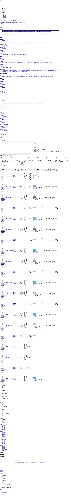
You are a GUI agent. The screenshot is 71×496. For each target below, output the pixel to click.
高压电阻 (17, 31)
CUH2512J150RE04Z (9, 250)
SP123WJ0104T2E (9, 176)
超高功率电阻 (43, 30)
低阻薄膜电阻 (8, 31)
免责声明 (3, 448)
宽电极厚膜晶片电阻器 (39, 31)
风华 (1, 22)
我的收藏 (3, 12)
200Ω (26, 162)
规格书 (21, 198)
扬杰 (14, 22)
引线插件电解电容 (25, 54)
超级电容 (1, 39)
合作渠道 (2, 137)
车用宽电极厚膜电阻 (45, 70)
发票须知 (3, 436)
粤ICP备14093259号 (43, 462)
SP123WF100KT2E (9, 314)
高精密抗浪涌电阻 (55, 30)
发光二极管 (2, 91)
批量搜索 (14, 20)
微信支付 (3, 428)
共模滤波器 (51, 76)
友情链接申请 (4, 449)
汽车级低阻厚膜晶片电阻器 (15, 71)
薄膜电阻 (12, 30)
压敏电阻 (19, 30)
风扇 (6, 127)
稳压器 (1, 118)
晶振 (1, 78)
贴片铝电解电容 (14, 54)
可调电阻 (26, 31)
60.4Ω (25, 161)
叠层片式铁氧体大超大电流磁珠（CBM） (33, 62)
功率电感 (3, 76)
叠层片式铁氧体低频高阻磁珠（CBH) (19, 62)
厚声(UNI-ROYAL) (4, 160)
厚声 (6, 22)
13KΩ (24, 164)
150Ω (23, 162)
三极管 (6, 105)
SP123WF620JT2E (9, 229)
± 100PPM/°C (58, 160)
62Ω (22, 161)
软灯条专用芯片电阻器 (47, 31)
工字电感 (7, 76)
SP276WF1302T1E (9, 346)
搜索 (10, 20)
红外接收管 (4, 95)
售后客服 (4, 478)
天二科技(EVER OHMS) (14, 240)
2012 (14, 160)
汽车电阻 (2, 64)
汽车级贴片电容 (3, 44)
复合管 (1, 81)
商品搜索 (3, 427)
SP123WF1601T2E (9, 197)
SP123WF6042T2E (9, 218)
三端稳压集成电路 (3, 115)
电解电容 (1, 53)
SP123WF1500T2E (9, 378)
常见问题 (3, 429)
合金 (1, 66)
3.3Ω (23, 160)
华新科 (19, 22)
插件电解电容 (19, 54)
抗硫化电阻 (30, 30)
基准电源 (1, 112)
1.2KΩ (23, 163)
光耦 (12, 105)
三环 (12, 22)
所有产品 (3, 155)
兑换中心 (5, 17)
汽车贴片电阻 (2, 69)
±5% (32, 160)
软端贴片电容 (2, 47)
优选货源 (3, 140)
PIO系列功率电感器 (35, 76)
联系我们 (3, 422)
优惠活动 (5, 15)
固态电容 (9, 54)
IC (2, 132)
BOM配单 (4, 439)
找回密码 (3, 426)
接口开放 (3, 442)
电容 (1, 37)
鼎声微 (16, 22)
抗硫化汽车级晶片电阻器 (37, 70)
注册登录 (3, 425)
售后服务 (3, 434)
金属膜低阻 (26, 30)
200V (51, 160)
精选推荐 (22, 22)
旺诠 (4, 22)
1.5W (41, 160)
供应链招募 (4, 450)
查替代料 (3, 443)
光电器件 (2, 89)
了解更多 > (36, 147)
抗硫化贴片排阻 (5, 30)
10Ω (25, 160)
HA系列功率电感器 (22, 76)
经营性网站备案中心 (19, 468)
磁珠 (1, 56)
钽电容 (1, 50)
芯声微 (10, 22)
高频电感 (10, 76)
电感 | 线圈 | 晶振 (3, 73)
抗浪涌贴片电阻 (35, 30)
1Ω (20, 160)
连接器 (1, 121)
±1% (30, 160)
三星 (8, 22)
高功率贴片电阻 (49, 30)
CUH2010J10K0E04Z (9, 293)
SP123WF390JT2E (9, 261)
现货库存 (3, 165)
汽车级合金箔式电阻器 (29, 70)
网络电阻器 (30, 31)
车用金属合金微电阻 (52, 70)
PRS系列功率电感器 (42, 76)
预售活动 (5, 16)
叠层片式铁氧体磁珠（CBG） (7, 62)
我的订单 (3, 8)
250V (48, 160)
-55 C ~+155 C (67, 160)
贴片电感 (47, 76)
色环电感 (13, 76)
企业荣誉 (3, 420)
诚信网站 (35, 468)
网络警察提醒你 (29, 468)
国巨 (3, 22)
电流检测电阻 (13, 31)
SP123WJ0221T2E (9, 282)
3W (38, 160)
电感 (1, 75)
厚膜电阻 (9, 30)
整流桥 (3, 105)
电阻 (1, 27)
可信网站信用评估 (24, 468)
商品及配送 (4, 435)
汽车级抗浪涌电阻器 (23, 71)
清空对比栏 (2, 402)
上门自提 (3, 441)
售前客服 (4, 475)
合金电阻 (39, 30)
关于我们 (3, 419)
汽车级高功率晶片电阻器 (21, 70)
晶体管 (1, 104)
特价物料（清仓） (4, 134)
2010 (11, 160)
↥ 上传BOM (36, 150)
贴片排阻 (16, 30)
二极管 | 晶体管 (3, 100)
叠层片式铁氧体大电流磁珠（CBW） (46, 62)
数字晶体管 (2, 83)
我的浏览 (3, 10)
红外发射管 (2, 96)
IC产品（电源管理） (4, 124)
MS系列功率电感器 (29, 76)
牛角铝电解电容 (5, 54)
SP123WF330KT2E (9, 325)
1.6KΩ (26, 163)
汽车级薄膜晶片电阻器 (12, 70)
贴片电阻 (1, 29)
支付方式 (3, 433)
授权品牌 (3, 421)
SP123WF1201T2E (9, 186)
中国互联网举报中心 (40, 468)
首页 (1, 155)
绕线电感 (17, 76)
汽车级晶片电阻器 (5, 70)
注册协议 (3, 446)
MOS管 (1, 86)
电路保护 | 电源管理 (4, 107)
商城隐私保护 (4, 447)
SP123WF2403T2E (9, 357)
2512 (17, 160)
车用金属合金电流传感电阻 (7, 67)
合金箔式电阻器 (22, 31)
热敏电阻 (22, 30)
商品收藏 (3, 440)
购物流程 (3, 432)
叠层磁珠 (1, 61)
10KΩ (21, 164)
